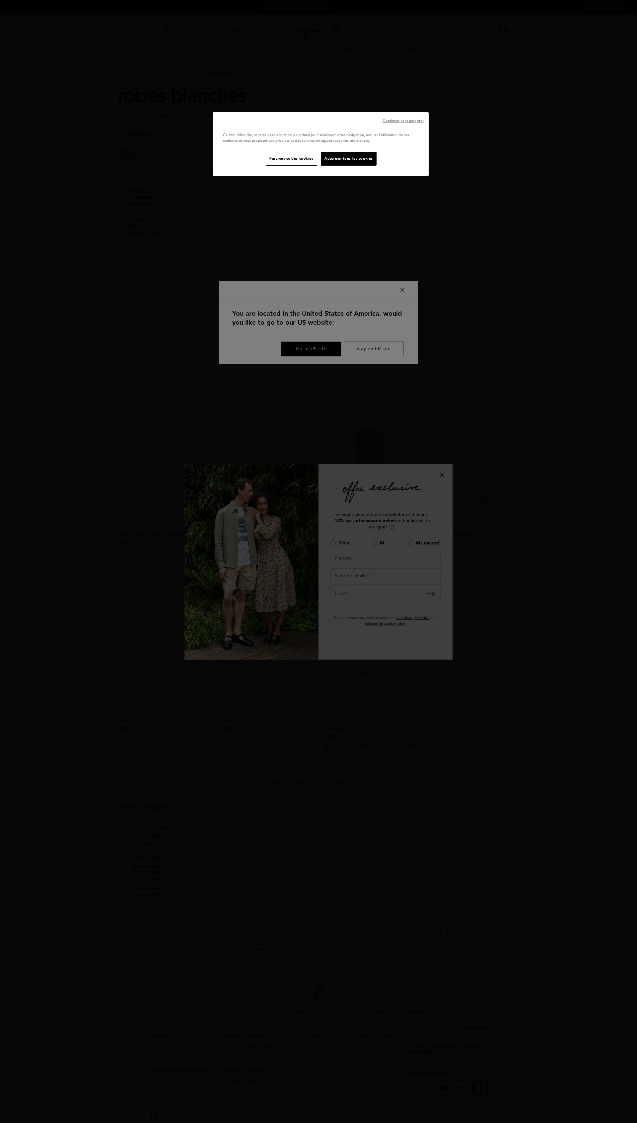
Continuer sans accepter (403, 120)
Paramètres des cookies (291, 158)
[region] (321, 144)
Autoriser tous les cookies (348, 158)
